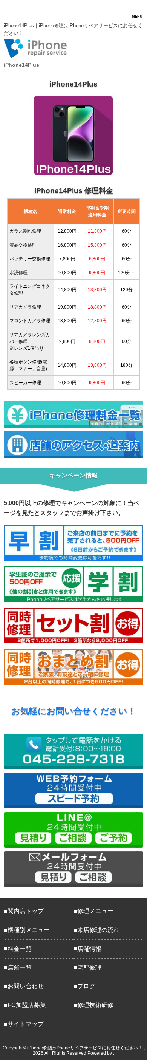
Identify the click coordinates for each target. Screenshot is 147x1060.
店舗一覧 (20, 967)
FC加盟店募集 (27, 1005)
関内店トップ (26, 911)
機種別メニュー (29, 930)
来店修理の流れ (98, 930)
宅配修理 (89, 967)
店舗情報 (89, 949)
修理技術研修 (95, 1005)
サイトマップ (26, 1024)
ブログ (86, 986)
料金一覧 (20, 949)
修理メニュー (95, 911)
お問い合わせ (26, 986)
